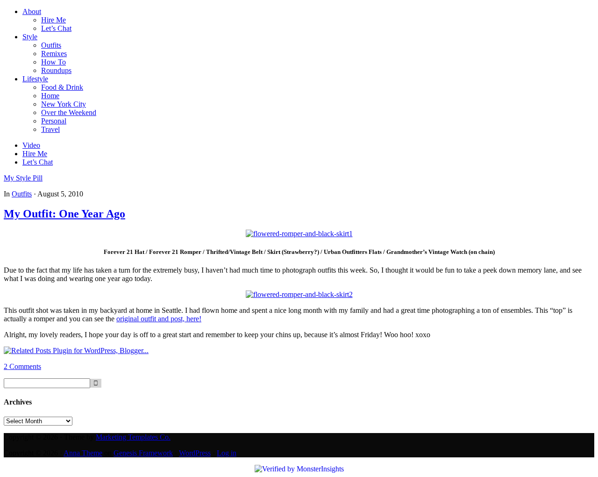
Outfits (22, 194)
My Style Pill (23, 178)
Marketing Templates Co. (133, 437)
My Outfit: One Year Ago (64, 214)
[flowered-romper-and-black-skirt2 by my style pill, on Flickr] (299, 294)
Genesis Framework (143, 453)
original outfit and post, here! (158, 319)
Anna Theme (83, 453)
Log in (226, 453)
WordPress (195, 453)
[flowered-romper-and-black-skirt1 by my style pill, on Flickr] (299, 234)
